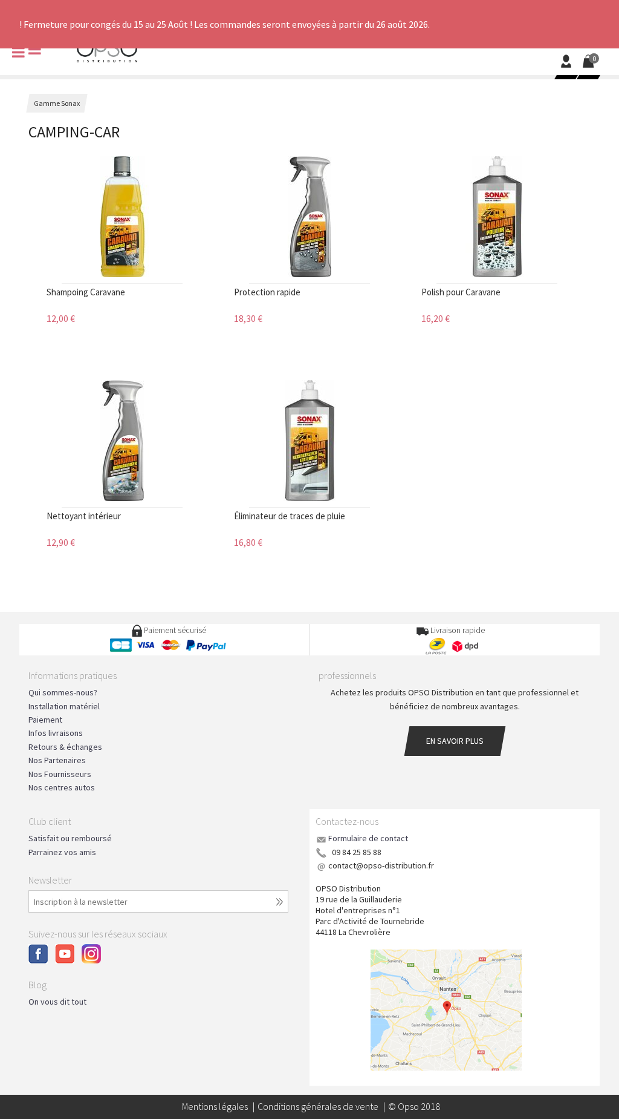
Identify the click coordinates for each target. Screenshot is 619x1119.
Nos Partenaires (57, 760)
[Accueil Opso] (107, 50)
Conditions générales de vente (318, 1106)
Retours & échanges (65, 746)
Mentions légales (215, 1106)
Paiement (45, 719)
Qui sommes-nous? (62, 692)
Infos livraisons (55, 732)
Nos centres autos (61, 787)
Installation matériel (64, 706)
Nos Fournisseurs (59, 774)
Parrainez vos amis (62, 852)
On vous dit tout (57, 1001)
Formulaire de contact (368, 838)
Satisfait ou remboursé (70, 838)
